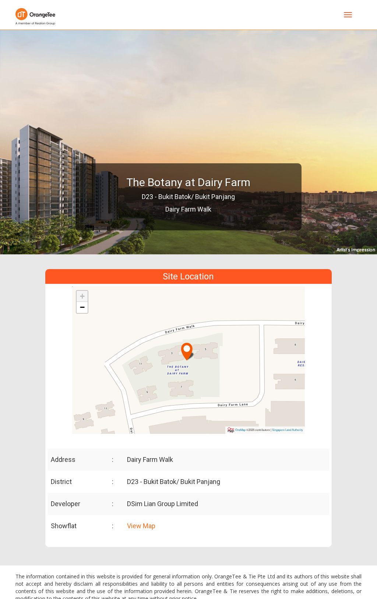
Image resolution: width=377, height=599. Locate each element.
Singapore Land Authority (287, 430)
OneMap (240, 430)
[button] (187, 348)
